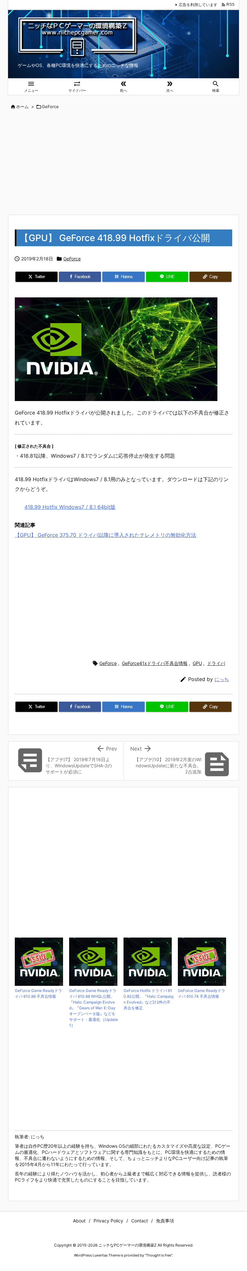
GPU (197, 663)
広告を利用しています (198, 4)
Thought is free (158, 1255)
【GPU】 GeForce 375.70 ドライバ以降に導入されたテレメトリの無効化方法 (105, 535)
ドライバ (216, 663)
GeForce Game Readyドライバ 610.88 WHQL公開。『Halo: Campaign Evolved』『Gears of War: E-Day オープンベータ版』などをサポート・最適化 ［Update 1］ (93, 1008)
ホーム (22, 106)
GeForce (50, 106)
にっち (222, 679)
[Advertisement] (123, 163)
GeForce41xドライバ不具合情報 (155, 663)
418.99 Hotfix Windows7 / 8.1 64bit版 (69, 507)
